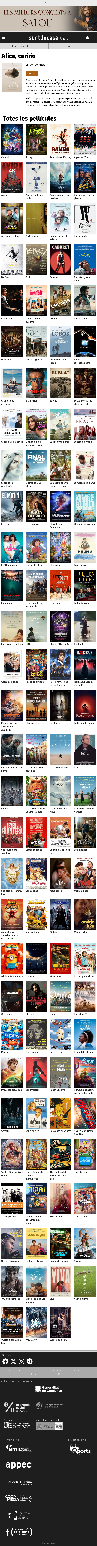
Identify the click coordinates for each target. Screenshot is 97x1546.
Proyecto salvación (11, 1089)
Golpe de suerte (9, 681)
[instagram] (21, 1363)
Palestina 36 (80, 1014)
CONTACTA (21, 1371)
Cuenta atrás (81, 318)
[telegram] (30, 1363)
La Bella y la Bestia (84, 723)
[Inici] (48, 37)
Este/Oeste (56, 603)
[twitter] (13, 1363)
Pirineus (68, 50)
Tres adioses (57, 1216)
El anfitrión (31, 400)
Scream (5, 1131)
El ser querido (33, 524)
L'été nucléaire (33, 723)
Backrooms (32, 236)
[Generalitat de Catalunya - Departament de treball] (17, 1428)
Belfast (5, 277)
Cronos (53, 318)
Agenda (72, 46)
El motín (5, 524)
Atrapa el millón (10, 236)
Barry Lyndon (81, 236)
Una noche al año (59, 1261)
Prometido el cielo (84, 1052)
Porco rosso (56, 1052)
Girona (29, 50)
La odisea (6, 808)
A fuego (30, 157)
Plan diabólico (33, 1052)
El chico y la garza (59, 441)
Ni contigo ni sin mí (84, 976)
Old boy (30, 1014)
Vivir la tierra (81, 1298)
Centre (48, 50)
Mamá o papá (81, 890)
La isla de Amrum (59, 767)
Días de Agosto (34, 359)
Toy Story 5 (80, 1172)
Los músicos (80, 849)
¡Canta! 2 (6, 157)
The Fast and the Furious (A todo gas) (59, 1175)
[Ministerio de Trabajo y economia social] (49, 1428)
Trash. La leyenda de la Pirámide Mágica (35, 1220)
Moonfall (30, 976)
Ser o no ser (32, 1131)
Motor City (55, 976)
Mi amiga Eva (81, 932)
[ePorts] (80, 1450)
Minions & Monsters (12, 976)
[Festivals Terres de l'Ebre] (19, 1516)
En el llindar (80, 565)
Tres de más (80, 1216)
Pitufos (5, 1052)
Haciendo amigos (35, 681)
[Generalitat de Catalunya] (49, 1391)
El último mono (9, 565)
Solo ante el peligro (60, 1131)
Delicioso (6, 359)
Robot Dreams (57, 1089)
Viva (52, 1298)
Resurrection (32, 1089)
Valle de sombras (10, 1298)
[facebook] (5, 1363)
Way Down (31, 1339)
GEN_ (28, 644)
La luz (77, 767)
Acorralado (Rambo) (60, 157)
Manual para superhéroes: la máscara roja (9, 935)
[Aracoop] (17, 1408)
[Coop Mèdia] (19, 1500)
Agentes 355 (81, 157)
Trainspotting (8, 1216)
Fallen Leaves (81, 603)
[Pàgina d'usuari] (87, 38)
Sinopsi (31, 73)
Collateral (6, 318)
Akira (4, 195)
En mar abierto (9, 603)
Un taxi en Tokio (34, 1261)
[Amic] (19, 1450)
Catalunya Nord (9, 50)
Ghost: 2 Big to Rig (60, 644)
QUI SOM (7, 1371)
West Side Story (58, 1339)
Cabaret (54, 277)
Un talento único (10, 1261)
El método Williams (84, 482)
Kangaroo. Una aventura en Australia (9, 726)
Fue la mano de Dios (12, 644)
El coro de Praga (83, 441)
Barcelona (87, 50)
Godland (78, 644)
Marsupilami (32, 932)
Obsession (6, 1014)
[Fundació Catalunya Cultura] (19, 1533)
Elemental (55, 565)
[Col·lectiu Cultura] (19, 1483)
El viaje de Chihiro (35, 565)
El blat (53, 400)
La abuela (55, 723)
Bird (28, 277)
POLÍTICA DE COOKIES (83, 1371)
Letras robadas (34, 849)
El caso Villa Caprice (12, 441)
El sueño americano (84, 524)
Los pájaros (32, 890)
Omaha (53, 1014)
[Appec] (19, 1466)
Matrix (53, 932)
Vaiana (77, 1261)
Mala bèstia (56, 890)
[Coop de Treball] (49, 1408)
